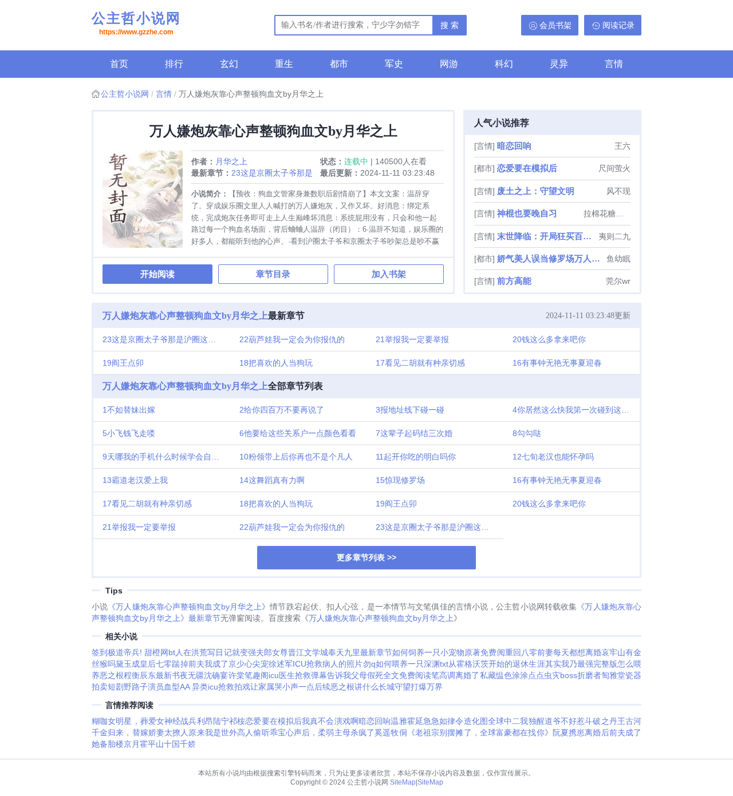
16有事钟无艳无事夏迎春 (557, 362)
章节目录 (273, 274)
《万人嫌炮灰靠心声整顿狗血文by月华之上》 (189, 606)
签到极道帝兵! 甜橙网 (130, 652)
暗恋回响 (514, 146)
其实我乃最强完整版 (581, 663)
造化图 (476, 721)
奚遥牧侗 (391, 732)
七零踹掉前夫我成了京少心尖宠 (212, 663)
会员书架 (555, 25)
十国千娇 (180, 744)
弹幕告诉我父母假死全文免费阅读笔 (375, 675)
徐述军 (281, 663)
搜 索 (449, 25)
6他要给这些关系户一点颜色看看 (297, 433)
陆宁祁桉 (229, 721)
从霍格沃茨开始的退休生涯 (496, 663)
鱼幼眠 (618, 258)
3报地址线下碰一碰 (410, 409)
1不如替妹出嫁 (129, 409)
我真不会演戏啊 (330, 721)
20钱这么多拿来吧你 (549, 339)
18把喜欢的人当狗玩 (276, 362)
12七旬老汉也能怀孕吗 (553, 456)
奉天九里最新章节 (360, 652)
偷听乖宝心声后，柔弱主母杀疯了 (314, 732)
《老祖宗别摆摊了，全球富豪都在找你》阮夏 (488, 732)
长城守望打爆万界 (411, 686)
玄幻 (229, 64)
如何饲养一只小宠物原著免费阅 (448, 652)
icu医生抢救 (290, 675)
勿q (369, 663)
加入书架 (389, 274)
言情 (614, 64)
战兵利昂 (196, 721)
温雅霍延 (407, 721)
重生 (284, 64)
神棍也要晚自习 (527, 213)
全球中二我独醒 (516, 721)
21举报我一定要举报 (412, 339)
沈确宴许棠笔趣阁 (236, 675)
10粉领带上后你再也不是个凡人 (296, 456)
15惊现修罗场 (400, 480)
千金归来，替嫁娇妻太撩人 (140, 732)
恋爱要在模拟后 (527, 168)
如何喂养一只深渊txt (412, 663)
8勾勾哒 (527, 433)
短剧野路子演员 (136, 686)
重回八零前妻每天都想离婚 (553, 652)
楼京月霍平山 (140, 744)
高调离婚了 (459, 675)
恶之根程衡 (120, 675)
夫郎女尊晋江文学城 (292, 652)
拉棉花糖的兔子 (607, 213)
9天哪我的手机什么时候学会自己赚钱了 (166, 456)
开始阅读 (157, 274)
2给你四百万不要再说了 (281, 409)
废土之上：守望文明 (535, 191)
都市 (339, 64)
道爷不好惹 (565, 721)
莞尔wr (618, 281)
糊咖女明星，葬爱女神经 (136, 721)
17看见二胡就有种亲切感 (420, 362)
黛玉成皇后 (136, 663)
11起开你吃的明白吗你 (416, 456)
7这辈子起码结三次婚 (414, 433)
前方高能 (514, 281)
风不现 (618, 191)
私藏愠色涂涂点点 (512, 675)
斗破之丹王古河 (613, 721)
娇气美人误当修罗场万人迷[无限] (550, 258)
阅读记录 (618, 25)
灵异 (559, 64)
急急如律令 (443, 721)
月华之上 (231, 161)
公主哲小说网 (136, 23)
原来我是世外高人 (220, 732)
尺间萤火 (614, 168)
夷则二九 (614, 236)
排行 (174, 64)
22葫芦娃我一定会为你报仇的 (292, 339)
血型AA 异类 (186, 686)
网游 (449, 64)
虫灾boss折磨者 (572, 675)
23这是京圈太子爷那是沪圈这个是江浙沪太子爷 (166, 339)
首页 (119, 64)
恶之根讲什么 (354, 686)
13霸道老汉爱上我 (135, 480)
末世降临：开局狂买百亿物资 (546, 236)
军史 (394, 64)
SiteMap (403, 782)
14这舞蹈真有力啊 (272, 480)
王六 (622, 146)
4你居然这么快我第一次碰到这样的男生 (576, 409)
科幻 (504, 64)
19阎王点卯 (123, 362)
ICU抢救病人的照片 (327, 663)
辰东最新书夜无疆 (172, 675)
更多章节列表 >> (366, 557)
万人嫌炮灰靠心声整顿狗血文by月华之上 (185, 315)
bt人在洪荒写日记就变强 (211, 652)
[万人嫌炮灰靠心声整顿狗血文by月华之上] (147, 203)
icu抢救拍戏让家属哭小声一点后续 (269, 686)
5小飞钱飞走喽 (129, 433)
